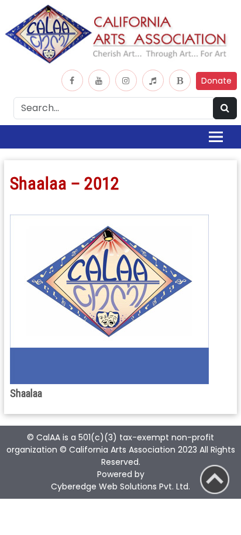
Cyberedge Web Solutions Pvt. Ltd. (120, 486)
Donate (216, 81)
